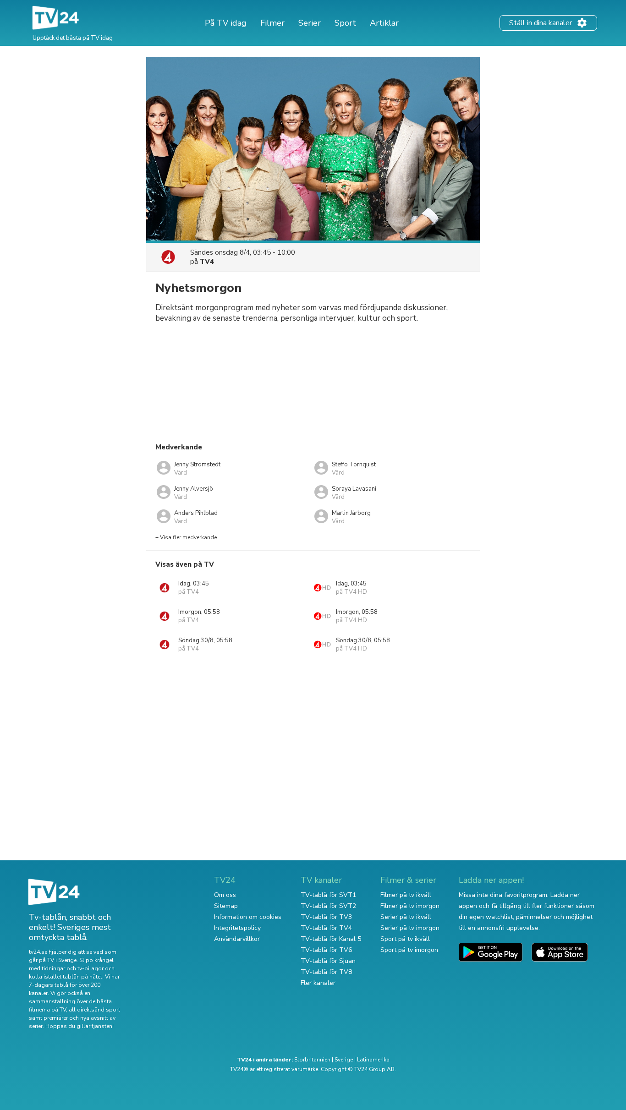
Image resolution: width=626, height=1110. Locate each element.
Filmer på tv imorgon (409, 906)
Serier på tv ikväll (405, 917)
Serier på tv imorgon (409, 928)
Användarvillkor (237, 939)
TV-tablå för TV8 (326, 972)
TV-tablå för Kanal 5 (331, 939)
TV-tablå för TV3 (326, 917)
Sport (345, 22)
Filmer (272, 22)
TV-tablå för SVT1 (328, 895)
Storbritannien (312, 1059)
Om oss (225, 895)
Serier (309, 22)
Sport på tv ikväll (405, 939)
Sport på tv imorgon (409, 950)
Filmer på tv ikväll (405, 895)
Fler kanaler (318, 983)
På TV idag (226, 22)
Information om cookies (247, 917)
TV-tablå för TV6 (326, 950)
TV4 (207, 261)
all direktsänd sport (94, 1009)
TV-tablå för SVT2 (328, 906)
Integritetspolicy (237, 928)
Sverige (344, 1059)
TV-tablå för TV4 (326, 928)
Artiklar (384, 22)
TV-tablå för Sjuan (328, 961)
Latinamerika (373, 1059)
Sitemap (226, 906)
